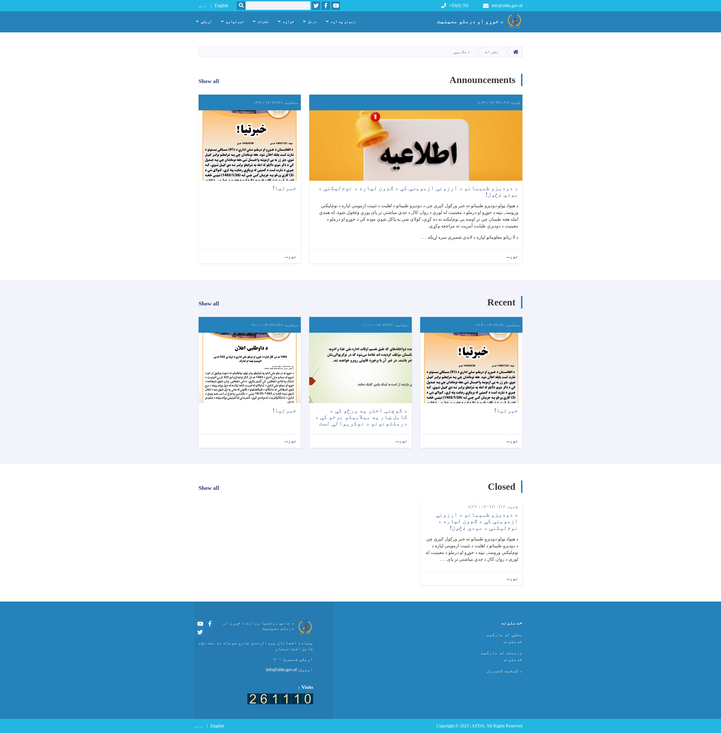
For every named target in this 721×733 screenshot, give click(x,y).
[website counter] (280, 698)
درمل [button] (312, 21)
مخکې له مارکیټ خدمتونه (504, 638)
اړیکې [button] (206, 21)
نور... (512, 256)
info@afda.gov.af (506, 5)
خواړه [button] (288, 21)
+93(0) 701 (459, 5)
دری (203, 5)
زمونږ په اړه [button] (343, 21)
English (221, 5)
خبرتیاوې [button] (235, 21)
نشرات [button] (263, 21)
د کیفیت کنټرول (504, 670)
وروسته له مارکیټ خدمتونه (501, 656)
